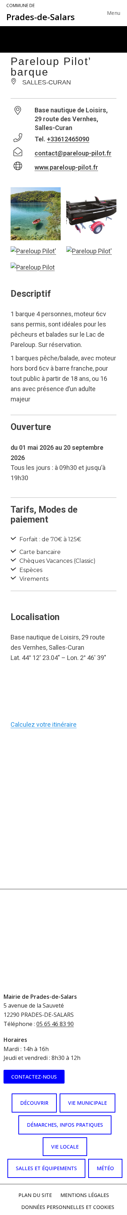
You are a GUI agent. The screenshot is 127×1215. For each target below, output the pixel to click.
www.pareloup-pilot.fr (66, 167)
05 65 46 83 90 (55, 1024)
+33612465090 (68, 139)
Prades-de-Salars (40, 12)
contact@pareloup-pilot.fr (73, 153)
